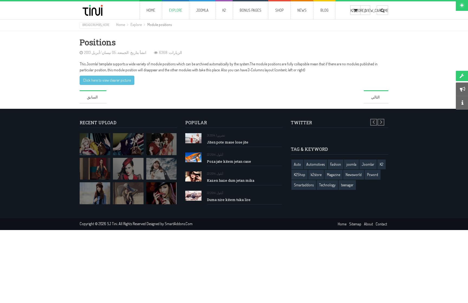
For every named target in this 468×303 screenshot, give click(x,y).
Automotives (315, 164)
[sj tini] (102, 10)
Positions (98, 42)
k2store (316, 174)
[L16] (95, 144)
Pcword (372, 174)
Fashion (335, 164)
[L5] (95, 193)
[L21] (161, 144)
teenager (347, 185)
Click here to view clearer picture (107, 80)
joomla (351, 164)
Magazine (333, 174)
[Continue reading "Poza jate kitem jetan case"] (193, 157)
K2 (381, 164)
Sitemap (355, 224)
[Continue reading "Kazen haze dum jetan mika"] (193, 176)
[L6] (128, 193)
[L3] (128, 169)
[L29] (95, 169)
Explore (136, 24)
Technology (327, 185)
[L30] (161, 169)
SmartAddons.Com (179, 223)
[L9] (161, 193)
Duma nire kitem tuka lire (229, 199)
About (368, 224)
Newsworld (354, 174)
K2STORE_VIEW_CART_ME (355, 10)
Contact (381, 224)
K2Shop (299, 174)
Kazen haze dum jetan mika (230, 180)
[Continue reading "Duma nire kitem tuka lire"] (193, 196)
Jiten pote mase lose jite (227, 142)
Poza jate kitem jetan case (229, 161)
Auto (297, 164)
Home (120, 24)
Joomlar (368, 164)
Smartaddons (304, 185)
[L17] (128, 144)
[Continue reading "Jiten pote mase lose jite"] (193, 138)
